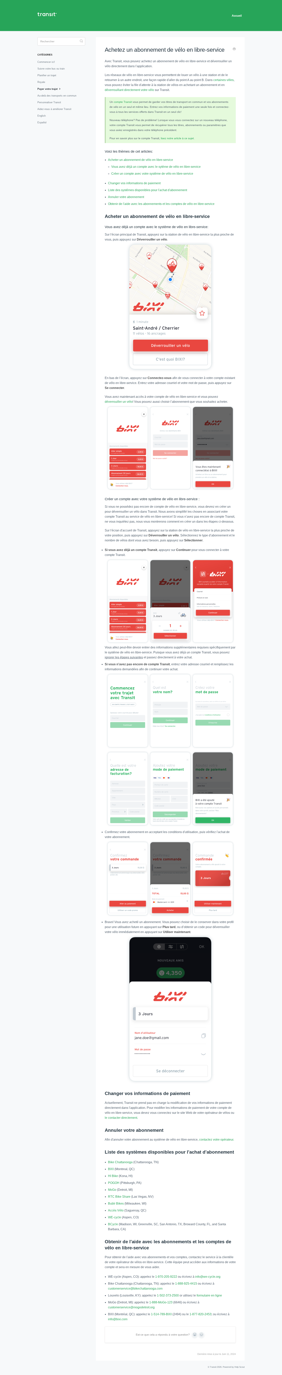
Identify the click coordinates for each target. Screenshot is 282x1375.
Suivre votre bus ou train (51, 68)
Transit (213, 1367)
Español (41, 122)
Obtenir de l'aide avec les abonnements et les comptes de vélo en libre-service (161, 203)
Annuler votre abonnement (126, 197)
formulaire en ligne (209, 1295)
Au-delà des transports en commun (56, 95)
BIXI (111, 1169)
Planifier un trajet (46, 75)
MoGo (112, 1189)
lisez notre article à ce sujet (177, 138)
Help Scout (239, 1367)
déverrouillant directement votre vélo (129, 90)
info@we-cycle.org (207, 1276)
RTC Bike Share (119, 1196)
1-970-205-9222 (166, 1276)
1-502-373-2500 (168, 1295)
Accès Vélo (116, 1210)
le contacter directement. (121, 1117)
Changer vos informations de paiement (134, 183)
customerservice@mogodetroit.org (131, 1307)
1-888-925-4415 (186, 1283)
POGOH (113, 1182)
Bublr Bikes (116, 1203)
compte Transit (123, 101)
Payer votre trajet (47, 89)
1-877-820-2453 (200, 1314)
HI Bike (113, 1176)
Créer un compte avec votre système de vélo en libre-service (152, 173)
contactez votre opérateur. (216, 1139)
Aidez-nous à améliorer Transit (54, 109)
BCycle (113, 1224)
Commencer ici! (46, 62)
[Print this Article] (234, 49)
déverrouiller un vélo (119, 401)
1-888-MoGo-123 (160, 1302)
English (41, 115)
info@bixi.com (117, 1319)
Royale (41, 82)
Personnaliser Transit (49, 102)
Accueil (237, 15)
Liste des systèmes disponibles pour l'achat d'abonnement (147, 190)
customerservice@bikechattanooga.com (135, 1288)
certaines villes (223, 80)
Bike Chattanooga (120, 1162)
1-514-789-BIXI (161, 1314)
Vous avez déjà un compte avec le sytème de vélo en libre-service (156, 166)
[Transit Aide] (48, 15)
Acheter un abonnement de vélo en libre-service (140, 159)
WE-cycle (114, 1217)
